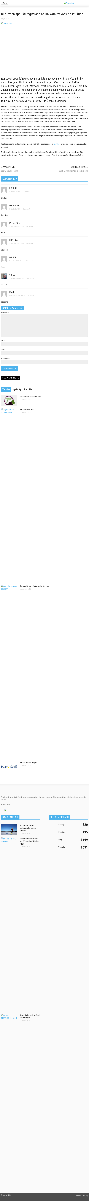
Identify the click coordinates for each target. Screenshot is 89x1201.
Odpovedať (26, 191)
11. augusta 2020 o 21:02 (16, 243)
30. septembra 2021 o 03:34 (17, 295)
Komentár (5, 313)
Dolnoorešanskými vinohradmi (30, 396)
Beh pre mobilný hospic (28, 762)
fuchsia (13, 240)
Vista (12, 274)
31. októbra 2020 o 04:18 (16, 261)
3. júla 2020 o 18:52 (14, 191)
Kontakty (85, 1195)
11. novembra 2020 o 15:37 (17, 278)
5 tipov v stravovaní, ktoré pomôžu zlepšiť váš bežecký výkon (30, 841)
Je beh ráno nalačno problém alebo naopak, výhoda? (28, 828)
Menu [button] (4, 3)
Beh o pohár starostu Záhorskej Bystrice (34, 586)
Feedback (85, 550)
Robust (13, 188)
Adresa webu (5, 358)
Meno (3, 340)
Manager (14, 205)
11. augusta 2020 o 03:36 (16, 226)
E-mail (3, 349)
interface (14, 222)
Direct (12, 257)
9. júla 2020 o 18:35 (14, 209)
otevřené (57, 144)
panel (12, 292)
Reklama (78, 1195)
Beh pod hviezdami (26, 409)
